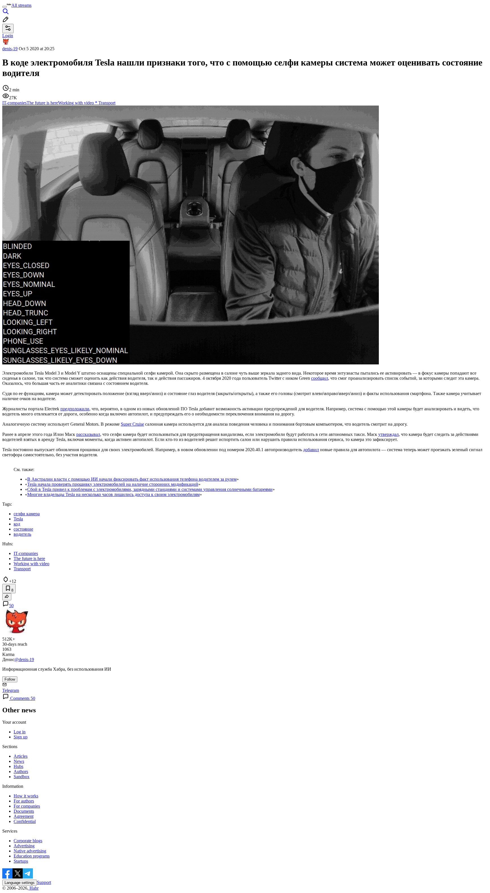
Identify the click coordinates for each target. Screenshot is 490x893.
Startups (21, 861)
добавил (311, 449)
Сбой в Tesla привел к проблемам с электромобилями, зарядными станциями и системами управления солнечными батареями (150, 489)
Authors (21, 771)
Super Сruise (132, 424)
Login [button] (7, 35)
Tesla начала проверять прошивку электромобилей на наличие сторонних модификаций (112, 484)
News (19, 761)
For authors (24, 801)
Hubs (18, 766)
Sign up (21, 736)
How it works (26, 795)
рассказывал (88, 434)
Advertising (24, 845)
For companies (27, 806)
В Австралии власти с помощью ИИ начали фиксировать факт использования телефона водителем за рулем (131, 479)
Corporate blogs (28, 840)
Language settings (20, 883)
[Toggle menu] (4, 7)
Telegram (10, 690)
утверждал (388, 434)
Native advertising (30, 850)
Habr (33, 888)
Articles (21, 756)
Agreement (23, 816)
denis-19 (10, 48)
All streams (21, 5)
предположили (74, 408)
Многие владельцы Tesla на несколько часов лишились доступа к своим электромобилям (113, 494)
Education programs (32, 856)
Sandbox (21, 776)
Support (44, 882)
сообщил (319, 378)
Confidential (25, 821)
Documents (24, 811)
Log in (20, 731)
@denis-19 (24, 659)
